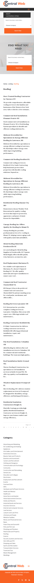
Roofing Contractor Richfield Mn (16, 323)
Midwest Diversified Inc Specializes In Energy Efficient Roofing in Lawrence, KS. (15, 137)
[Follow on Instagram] (25, 580)
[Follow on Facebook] (18, 580)
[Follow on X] (22, 580)
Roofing (16, 84)
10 (23, 427)
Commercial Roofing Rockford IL (16, 159)
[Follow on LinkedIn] (29, 580)
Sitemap (20, 575)
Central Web (19, 572)
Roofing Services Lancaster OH (15, 304)
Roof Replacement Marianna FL (16, 263)
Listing (10, 84)
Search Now (17, 31)
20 (26, 427)
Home (5, 84)
